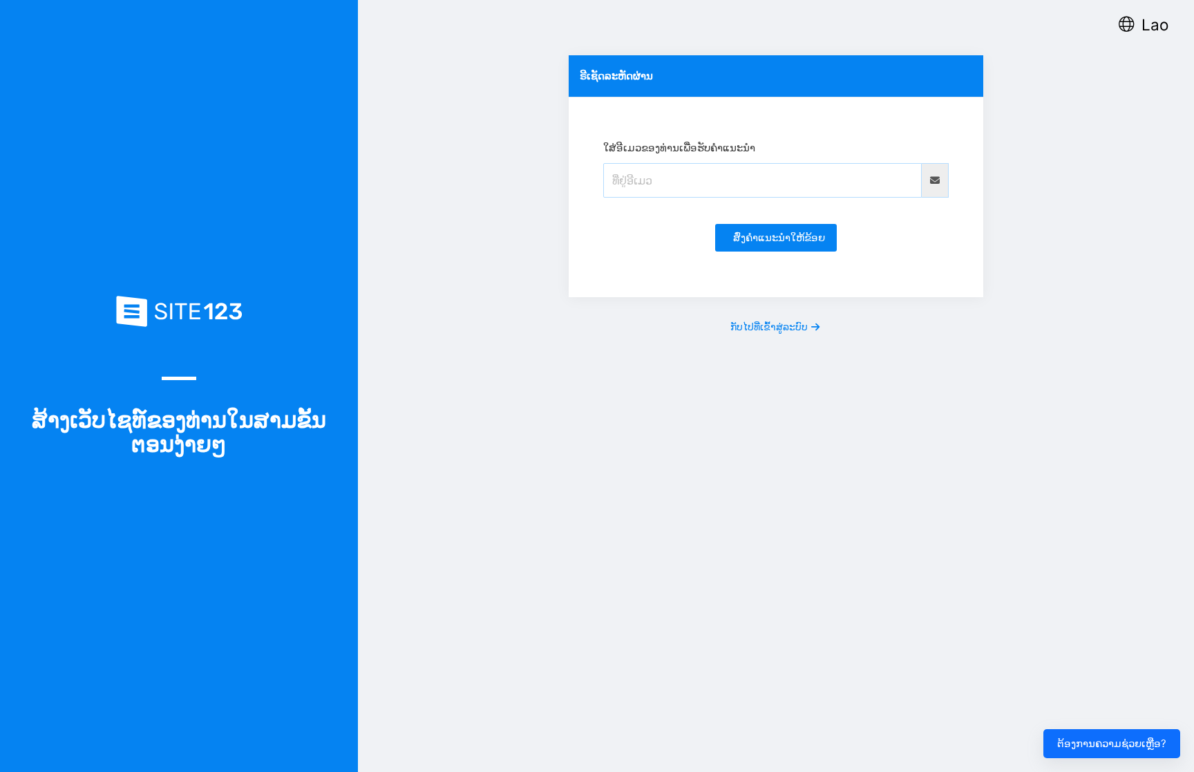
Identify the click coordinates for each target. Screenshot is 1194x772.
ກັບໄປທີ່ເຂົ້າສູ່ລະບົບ (769, 326)
